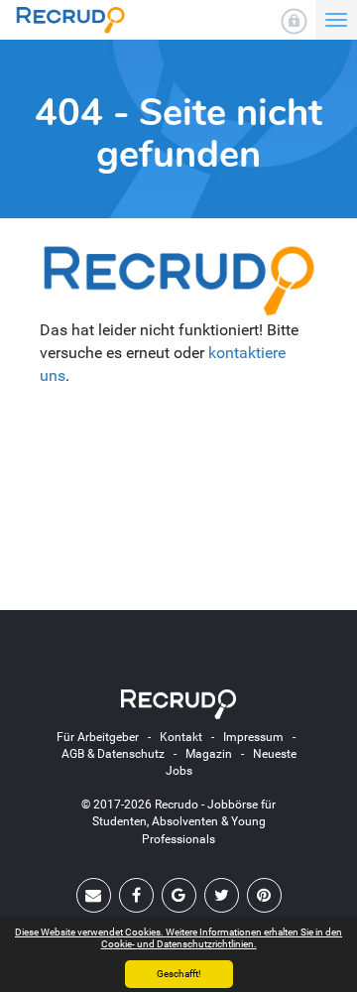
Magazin (208, 754)
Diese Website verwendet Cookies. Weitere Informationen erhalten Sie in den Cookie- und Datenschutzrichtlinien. (178, 938)
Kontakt (181, 737)
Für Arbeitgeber (98, 737)
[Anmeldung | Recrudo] (294, 21)
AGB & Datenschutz (113, 754)
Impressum (253, 737)
